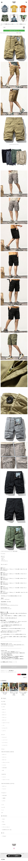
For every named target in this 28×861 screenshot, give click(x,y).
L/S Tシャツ (4, 717)
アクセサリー (3, 792)
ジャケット (4, 730)
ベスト (3, 725)
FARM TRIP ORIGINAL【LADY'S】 (8, 783)
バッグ (2, 804)
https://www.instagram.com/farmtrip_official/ (9, 605)
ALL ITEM (3, 701)
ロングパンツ (4, 737)
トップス (3, 706)
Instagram (4, 836)
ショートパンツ (4, 739)
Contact (3, 824)
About (3, 819)
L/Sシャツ (4, 712)
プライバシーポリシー (12, 853)
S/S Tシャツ (4, 714)
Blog (3, 821)
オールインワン (4, 745)
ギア (2, 812)
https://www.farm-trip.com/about (7, 645)
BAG (3, 770)
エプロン (3, 800)
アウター (3, 749)
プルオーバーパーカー (6, 722)
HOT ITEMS (3, 704)
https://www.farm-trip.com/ (6, 608)
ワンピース (4, 788)
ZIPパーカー (4, 720)
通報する (24, 677)
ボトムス (3, 734)
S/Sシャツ (4, 709)
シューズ (3, 807)
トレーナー (4, 765)
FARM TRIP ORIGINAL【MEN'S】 (7, 751)
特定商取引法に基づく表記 (6, 829)
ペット (2, 809)
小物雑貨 (3, 798)
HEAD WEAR (4, 767)
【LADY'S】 (3, 774)
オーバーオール (4, 742)
